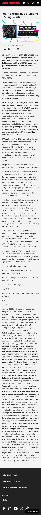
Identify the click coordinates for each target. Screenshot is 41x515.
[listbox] (20, 500)
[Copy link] (18, 49)
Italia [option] (5, 500)
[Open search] (28, 3)
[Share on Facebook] (13, 49)
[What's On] (24, 3)
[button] (33, 3)
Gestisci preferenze (32, 511)
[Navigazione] (38, 3)
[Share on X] (9, 49)
